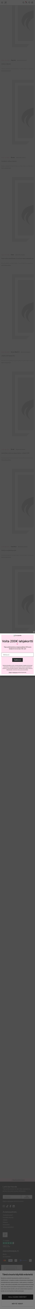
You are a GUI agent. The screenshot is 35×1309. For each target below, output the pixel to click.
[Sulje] (34, 632)
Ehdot (10, 672)
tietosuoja (15, 672)
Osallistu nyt (17, 660)
